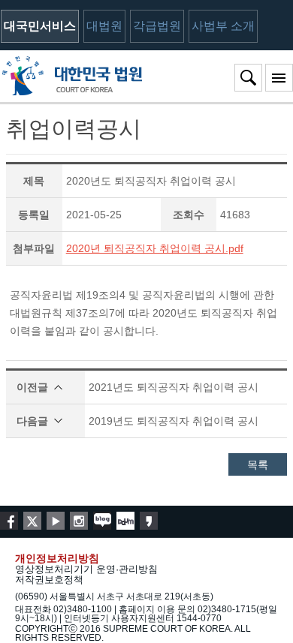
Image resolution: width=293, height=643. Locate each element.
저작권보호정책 (49, 579)
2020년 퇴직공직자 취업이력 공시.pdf (154, 248)
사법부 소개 (223, 26)
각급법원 (157, 26)
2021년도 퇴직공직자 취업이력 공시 (173, 387)
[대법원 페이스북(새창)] (9, 521)
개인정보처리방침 (57, 558)
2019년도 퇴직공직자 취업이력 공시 (173, 421)
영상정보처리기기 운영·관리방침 (86, 569)
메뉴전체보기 (279, 78)
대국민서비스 (40, 26)
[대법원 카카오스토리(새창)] (149, 521)
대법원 (104, 26)
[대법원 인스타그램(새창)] (79, 521)
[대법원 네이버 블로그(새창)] (102, 521)
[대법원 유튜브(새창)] (56, 521)
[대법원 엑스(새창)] (32, 521)
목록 (257, 464)
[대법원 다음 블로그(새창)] (125, 521)
